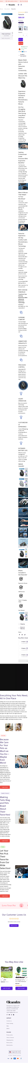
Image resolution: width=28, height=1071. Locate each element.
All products (7, 9)
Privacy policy (10, 1035)
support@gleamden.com (12, 1012)
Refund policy (10, 1045)
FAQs (8, 1026)
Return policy (9, 1042)
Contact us (9, 1021)
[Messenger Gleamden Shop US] (25, 1061)
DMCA (8, 1028)
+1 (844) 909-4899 (11, 1010)
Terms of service (10, 1037)
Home (1, 9)
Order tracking (10, 1023)
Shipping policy (10, 1040)
